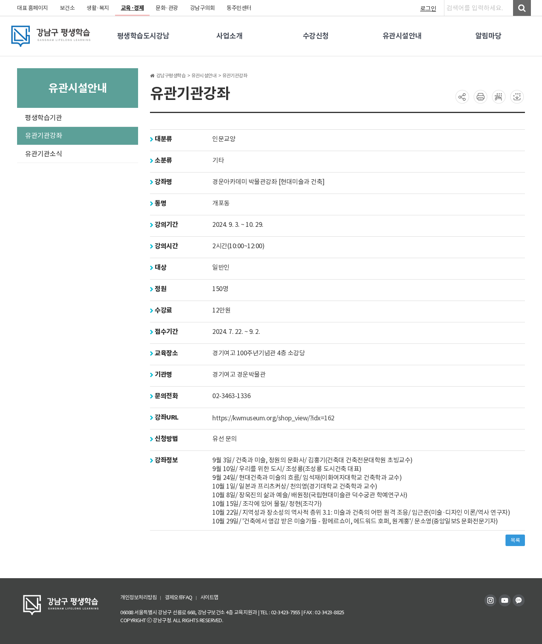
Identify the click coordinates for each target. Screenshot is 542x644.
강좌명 (163, 182)
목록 (515, 540)
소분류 (163, 160)
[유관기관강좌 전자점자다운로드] (517, 96)
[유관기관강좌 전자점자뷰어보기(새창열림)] (499, 96)
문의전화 (166, 396)
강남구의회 (202, 8)
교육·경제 (132, 8)
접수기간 (166, 332)
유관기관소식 (43, 154)
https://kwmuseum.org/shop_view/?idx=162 (273, 418)
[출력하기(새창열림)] (480, 96)
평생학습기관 (43, 117)
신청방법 (166, 439)
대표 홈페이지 (32, 8)
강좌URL (166, 417)
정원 (160, 289)
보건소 (67, 8)
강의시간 (166, 246)
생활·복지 (97, 8)
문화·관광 (167, 8)
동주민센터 (239, 8)
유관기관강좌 (43, 135)
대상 (160, 267)
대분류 (163, 139)
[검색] (522, 8)
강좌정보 (166, 460)
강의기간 (166, 224)
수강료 (163, 310)
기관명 (163, 374)
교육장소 (166, 353)
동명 (160, 203)
